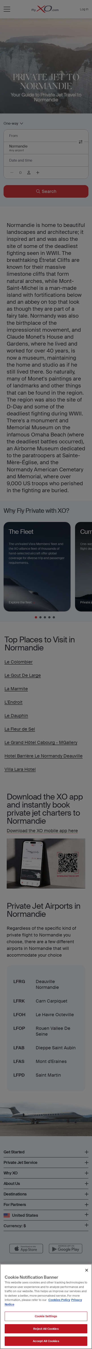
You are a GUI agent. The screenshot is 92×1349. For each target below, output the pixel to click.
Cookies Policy (59, 1300)
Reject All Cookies (46, 1329)
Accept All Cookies (46, 1341)
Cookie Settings (46, 1316)
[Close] (87, 1270)
